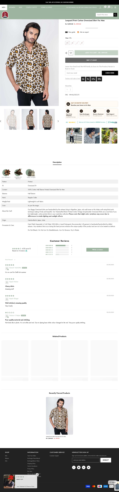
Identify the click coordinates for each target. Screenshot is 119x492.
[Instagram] (79, 467)
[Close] (117, 481)
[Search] (106, 15)
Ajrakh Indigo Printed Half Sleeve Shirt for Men (103, 486)
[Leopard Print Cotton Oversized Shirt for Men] (59, 416)
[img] (9, 265)
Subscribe (110, 73)
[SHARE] (67, 53)
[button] (58, 119)
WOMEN (12, 7)
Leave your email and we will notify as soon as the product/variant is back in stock (90, 68)
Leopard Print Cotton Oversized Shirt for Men (56, 436)
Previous (68, 136)
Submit (106, 460)
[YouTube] (88, 467)
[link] (71, 53)
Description (57, 162)
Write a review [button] (97, 250)
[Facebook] (74, 467)
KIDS (20, 7)
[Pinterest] (83, 467)
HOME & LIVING (46, 7)
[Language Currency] (115, 7)
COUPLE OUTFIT (31, 7)
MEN (3, 7)
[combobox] (104, 15)
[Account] (100, 7)
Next (116, 136)
